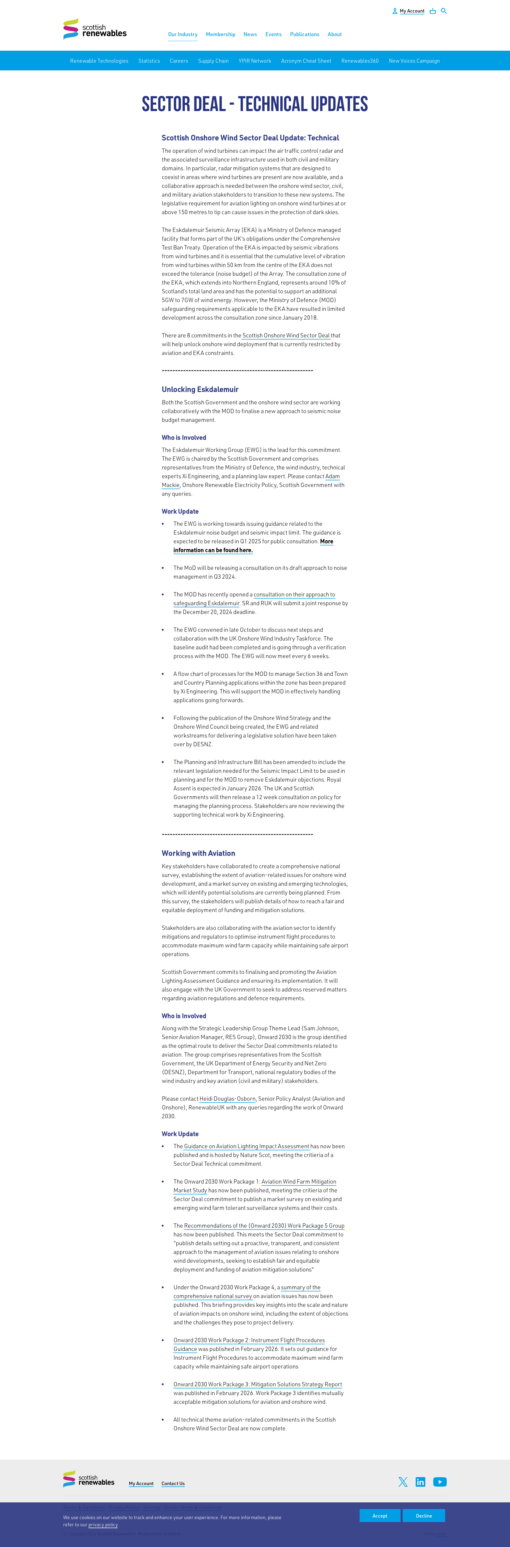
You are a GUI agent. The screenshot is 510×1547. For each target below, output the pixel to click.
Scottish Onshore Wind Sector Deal (286, 335)
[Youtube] (440, 1482)
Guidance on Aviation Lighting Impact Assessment (246, 1146)
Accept (380, 1515)
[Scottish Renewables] (95, 28)
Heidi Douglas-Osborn (227, 1098)
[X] (403, 1482)
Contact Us (173, 1483)
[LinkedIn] (420, 1482)
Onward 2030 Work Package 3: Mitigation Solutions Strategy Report (257, 1384)
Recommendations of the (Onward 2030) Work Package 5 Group (264, 1225)
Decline (424, 1515)
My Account (141, 1483)
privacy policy (103, 1524)
